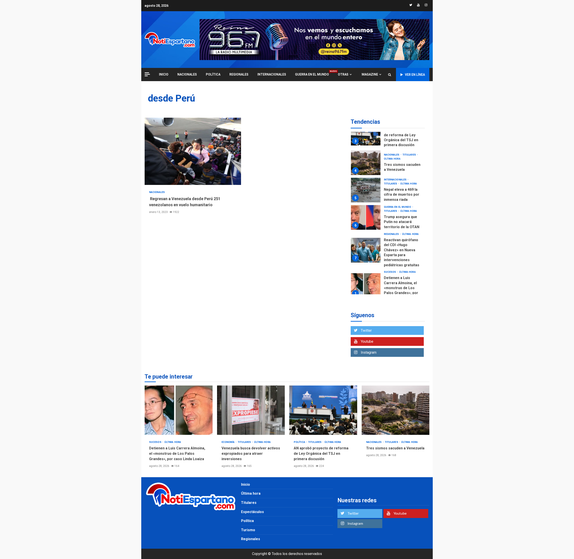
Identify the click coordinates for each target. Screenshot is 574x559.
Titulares (409, 155)
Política (213, 74)
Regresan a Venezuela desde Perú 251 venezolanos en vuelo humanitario (193, 151)
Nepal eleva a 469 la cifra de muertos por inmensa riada (365, 190)
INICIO (163, 74)
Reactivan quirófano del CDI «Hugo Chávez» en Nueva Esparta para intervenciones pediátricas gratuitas (365, 250)
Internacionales (271, 74)
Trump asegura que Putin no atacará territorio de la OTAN (365, 217)
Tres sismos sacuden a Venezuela (365, 162)
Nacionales (187, 74)
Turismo (248, 530)
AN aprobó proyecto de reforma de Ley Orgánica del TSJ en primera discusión (365, 133)
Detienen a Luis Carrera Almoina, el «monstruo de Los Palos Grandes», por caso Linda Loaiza (365, 285)
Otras (343, 74)
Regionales (238, 74)
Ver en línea (415, 74)
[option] (388, 134)
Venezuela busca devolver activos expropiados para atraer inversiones (251, 410)
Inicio (245, 484)
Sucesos (390, 272)
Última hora (392, 159)
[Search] (389, 74)
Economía (228, 442)
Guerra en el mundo (312, 74)
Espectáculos (252, 512)
